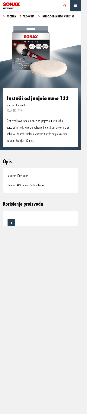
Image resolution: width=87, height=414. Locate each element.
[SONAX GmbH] (12, 5)
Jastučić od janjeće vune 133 (58, 16)
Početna (11, 16)
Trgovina (28, 16)
